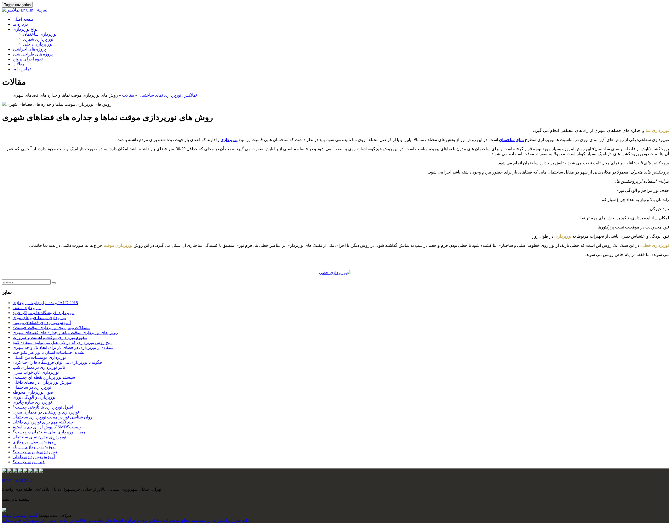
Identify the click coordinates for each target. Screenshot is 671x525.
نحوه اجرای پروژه (28, 59)
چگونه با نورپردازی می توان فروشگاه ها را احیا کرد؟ (57, 362)
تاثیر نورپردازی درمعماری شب (39, 367)
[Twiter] (20, 471)
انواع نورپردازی (26, 29)
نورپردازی (228, 139)
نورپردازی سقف (27, 307)
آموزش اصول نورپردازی (34, 442)
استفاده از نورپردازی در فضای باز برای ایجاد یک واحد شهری (64, 347)
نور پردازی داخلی (37, 44)
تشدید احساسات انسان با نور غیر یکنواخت (48, 352)
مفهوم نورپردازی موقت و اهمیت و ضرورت (50, 337)
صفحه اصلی (23, 19)
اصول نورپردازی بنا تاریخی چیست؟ (43, 407)
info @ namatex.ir (17, 480)
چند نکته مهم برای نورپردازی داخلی (43, 422)
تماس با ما (22, 69)
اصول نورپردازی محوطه (34, 392)
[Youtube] (41, 471)
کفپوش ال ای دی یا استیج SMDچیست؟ (47, 427)
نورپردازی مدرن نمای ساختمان (39, 437)
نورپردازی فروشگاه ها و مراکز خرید (43, 312)
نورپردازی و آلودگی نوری (34, 397)
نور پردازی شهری (38, 39)
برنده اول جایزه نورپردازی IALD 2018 (45, 302)
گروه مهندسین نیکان (19, 515)
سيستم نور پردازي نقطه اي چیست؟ (44, 377)
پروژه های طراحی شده (33, 54)
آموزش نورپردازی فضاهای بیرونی (42, 322)
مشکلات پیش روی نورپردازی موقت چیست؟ (51, 327)
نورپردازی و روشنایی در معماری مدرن (46, 412)
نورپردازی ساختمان (40, 34)
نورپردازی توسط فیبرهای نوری (39, 317)
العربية (42, 10)
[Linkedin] (25, 471)
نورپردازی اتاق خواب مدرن (36, 372)
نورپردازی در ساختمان (32, 387)
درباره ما (20, 24)
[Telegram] (10, 471)
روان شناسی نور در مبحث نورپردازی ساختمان (52, 417)
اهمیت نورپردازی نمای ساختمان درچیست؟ (49, 432)
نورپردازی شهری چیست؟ (35, 452)
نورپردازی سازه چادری (32, 402)
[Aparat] (36, 471)
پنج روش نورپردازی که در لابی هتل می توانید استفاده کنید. (62, 342)
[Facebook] (15, 471)
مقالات (19, 64)
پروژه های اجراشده (29, 49)
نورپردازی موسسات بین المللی (39, 357)
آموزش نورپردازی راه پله (34, 447)
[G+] (31, 471)
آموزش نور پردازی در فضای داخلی (42, 382)
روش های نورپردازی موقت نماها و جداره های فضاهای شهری (65, 332)
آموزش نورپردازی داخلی (34, 457)
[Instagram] (4, 471)
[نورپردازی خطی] (335, 272)
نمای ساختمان (511, 139)
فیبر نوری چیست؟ (29, 462)
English (27, 10)
